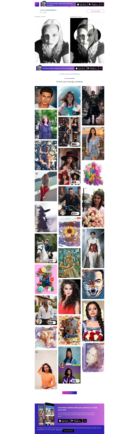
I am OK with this (68, 431)
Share (95, 11)
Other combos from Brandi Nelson (70, 74)
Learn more (59, 429)
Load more (69, 393)
